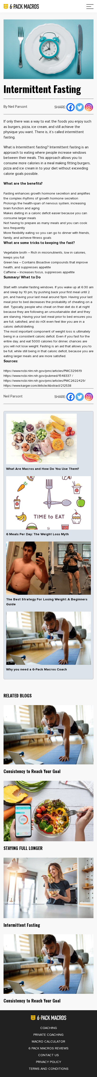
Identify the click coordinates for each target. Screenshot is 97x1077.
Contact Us (48, 1055)
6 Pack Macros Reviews (48, 1048)
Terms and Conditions (49, 1068)
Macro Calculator (48, 1041)
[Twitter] (80, 106)
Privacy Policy (48, 1062)
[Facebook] (70, 106)
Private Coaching (48, 1034)
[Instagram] (89, 106)
